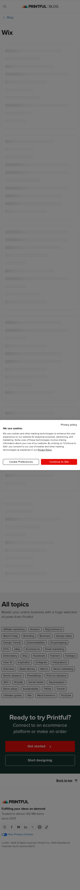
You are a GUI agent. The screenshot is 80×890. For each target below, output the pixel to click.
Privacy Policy (45, 449)
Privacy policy (69, 425)
